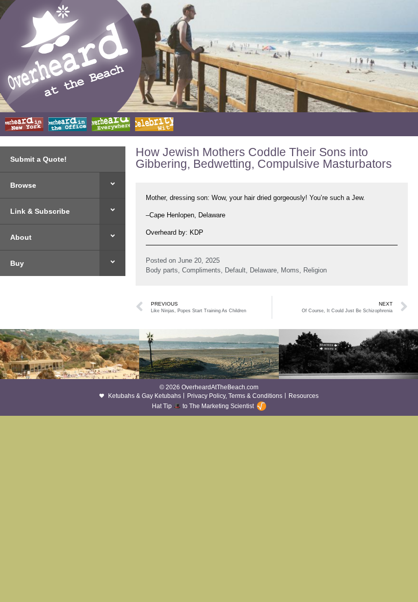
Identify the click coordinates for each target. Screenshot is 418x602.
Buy (17, 263)
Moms (290, 270)
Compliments (201, 270)
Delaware (263, 270)
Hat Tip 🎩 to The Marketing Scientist (203, 406)
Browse (23, 185)
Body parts (162, 270)
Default (235, 270)
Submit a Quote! (38, 159)
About (21, 237)
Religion (315, 270)
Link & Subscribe (40, 211)
